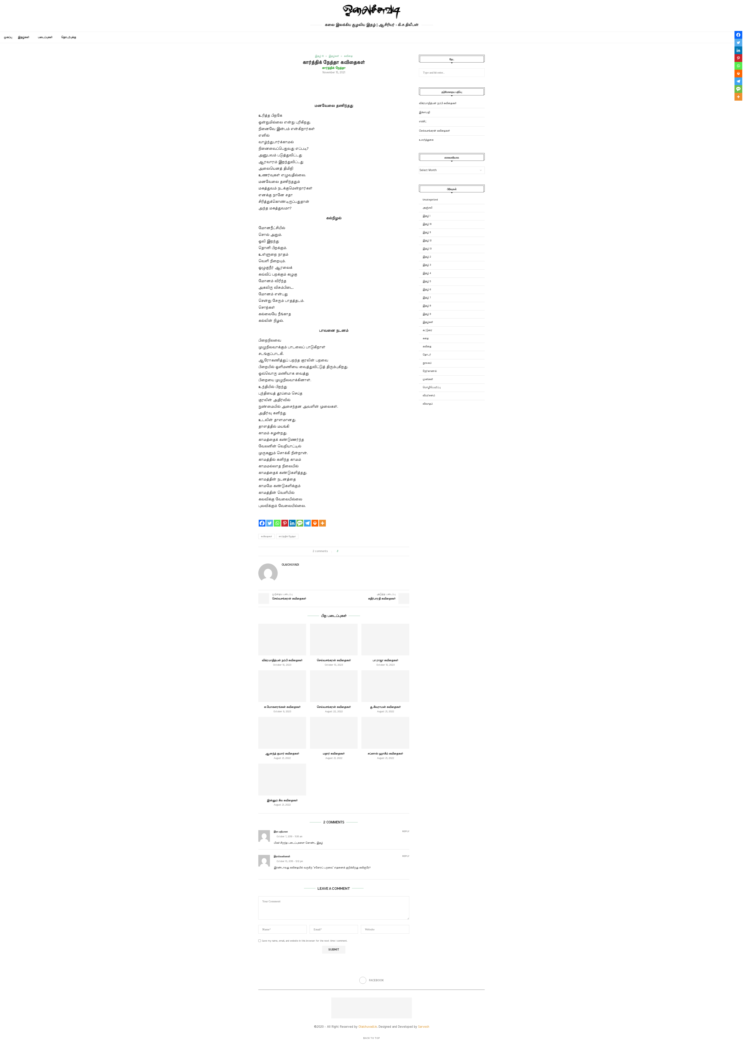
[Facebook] (262, 520)
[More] (322, 520)
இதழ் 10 (427, 224)
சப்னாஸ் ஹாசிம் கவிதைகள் (385, 753)
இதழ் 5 (427, 281)
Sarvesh (423, 1026)
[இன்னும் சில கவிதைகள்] (282, 779)
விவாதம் (428, 404)
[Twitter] (269, 520)
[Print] (315, 520)
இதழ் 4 (427, 273)
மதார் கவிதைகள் (334, 753)
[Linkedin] (292, 520)
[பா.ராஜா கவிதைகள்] (385, 639)
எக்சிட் (422, 121)
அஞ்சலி (427, 208)
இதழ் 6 (427, 289)
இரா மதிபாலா (281, 831)
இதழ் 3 (427, 265)
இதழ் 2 (427, 257)
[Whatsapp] (277, 520)
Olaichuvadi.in (367, 1026)
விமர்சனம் (429, 395)
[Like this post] (340, 551)
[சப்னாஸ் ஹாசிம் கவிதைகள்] (385, 733)
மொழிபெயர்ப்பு (432, 387)
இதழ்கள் (23, 37)
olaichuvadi (290, 564)
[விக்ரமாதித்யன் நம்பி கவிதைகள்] (282, 639)
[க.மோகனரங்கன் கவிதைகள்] (282, 686)
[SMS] (299, 520)
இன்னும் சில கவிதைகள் (282, 800)
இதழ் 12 (427, 240)
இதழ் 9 (427, 314)
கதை (426, 338)
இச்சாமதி (424, 112)
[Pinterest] (284, 520)
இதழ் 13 (427, 248)
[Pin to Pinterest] (352, 551)
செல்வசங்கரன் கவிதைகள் (334, 660)
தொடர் (427, 355)
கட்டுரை (427, 330)
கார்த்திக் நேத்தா (287, 536)
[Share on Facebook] (344, 551)
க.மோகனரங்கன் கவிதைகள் (282, 707)
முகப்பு (8, 37)
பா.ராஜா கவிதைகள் (385, 660)
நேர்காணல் (430, 371)
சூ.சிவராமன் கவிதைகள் (385, 707)
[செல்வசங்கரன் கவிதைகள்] (334, 639)
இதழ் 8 (427, 306)
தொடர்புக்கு (68, 37)
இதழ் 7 (427, 297)
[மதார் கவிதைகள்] (334, 733)
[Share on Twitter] (348, 551)
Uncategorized (430, 200)
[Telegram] (307, 520)
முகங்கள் (428, 379)
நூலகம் (427, 363)
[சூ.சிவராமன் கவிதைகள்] (385, 686)
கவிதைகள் (266, 536)
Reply (405, 831)
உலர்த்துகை (426, 140)
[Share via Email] (355, 551)
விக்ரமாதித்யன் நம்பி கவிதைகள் (282, 660)
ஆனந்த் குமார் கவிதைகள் (282, 753)
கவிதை (427, 346)
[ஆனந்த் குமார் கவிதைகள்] (282, 733)
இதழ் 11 (427, 232)
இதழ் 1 (426, 216)
